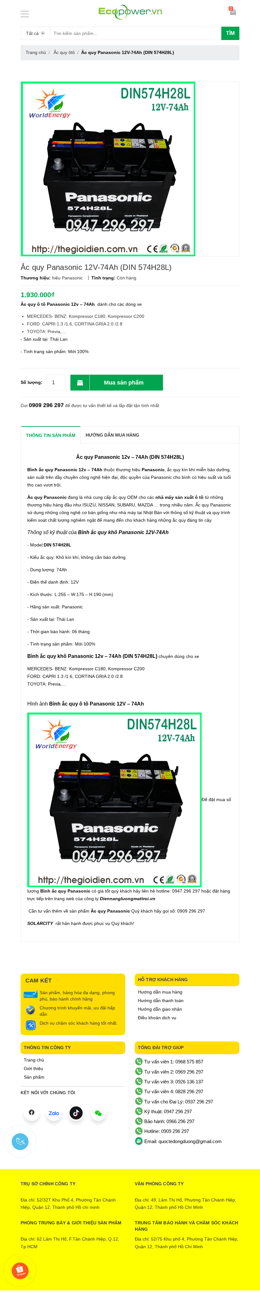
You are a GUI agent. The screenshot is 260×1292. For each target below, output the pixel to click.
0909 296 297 (46, 405)
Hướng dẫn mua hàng (160, 991)
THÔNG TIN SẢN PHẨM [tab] (50, 435)
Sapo (156, 1275)
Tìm (230, 33)
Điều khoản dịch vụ (157, 1017)
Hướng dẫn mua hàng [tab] (112, 435)
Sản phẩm (34, 1077)
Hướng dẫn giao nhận (160, 1009)
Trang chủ (34, 1059)
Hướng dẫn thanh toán (161, 1000)
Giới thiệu (33, 1068)
